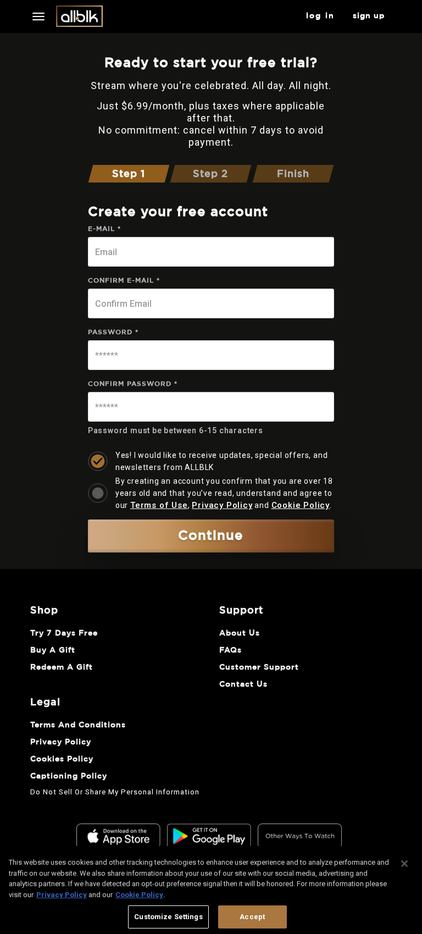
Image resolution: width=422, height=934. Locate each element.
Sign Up (369, 16)
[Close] (404, 864)
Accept (252, 917)
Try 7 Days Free (64, 633)
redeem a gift (61, 667)
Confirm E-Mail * (124, 280)
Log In (320, 16)
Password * (113, 332)
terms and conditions (78, 725)
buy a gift (52, 650)
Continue (210, 536)
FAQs (230, 650)
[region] (211, 890)
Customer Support (259, 667)
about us (239, 633)
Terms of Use (159, 505)
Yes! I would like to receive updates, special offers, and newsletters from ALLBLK (221, 461)
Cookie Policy (300, 505)
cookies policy (61, 759)
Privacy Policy (222, 505)
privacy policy (60, 742)
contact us (243, 684)
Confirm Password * (132, 383)
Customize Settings (168, 917)
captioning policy (68, 776)
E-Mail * (104, 228)
